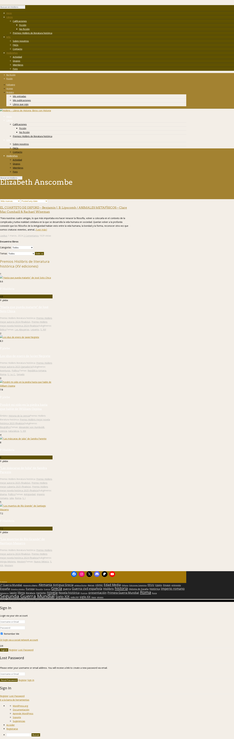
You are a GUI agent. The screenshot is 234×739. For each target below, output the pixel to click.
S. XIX (23, 430)
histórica (154, 589)
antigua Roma (80, 585)
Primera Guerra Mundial (123, 593)
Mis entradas (19, 96)
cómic (99, 585)
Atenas (91, 585)
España (5, 588)
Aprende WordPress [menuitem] (23, 713)
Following (10, 84)
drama (3, 494)
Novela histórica (69, 593)
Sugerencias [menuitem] (19, 721)
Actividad (17, 56)
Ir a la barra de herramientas (14, 699)
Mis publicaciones (22, 100)
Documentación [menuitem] (21, 709)
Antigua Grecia (63, 585)
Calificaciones (20, 21)
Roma (3, 374)
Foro (15, 68)
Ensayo (166, 585)
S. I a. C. (11, 374)
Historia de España (139, 589)
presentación (97, 592)
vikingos (100, 597)
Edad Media (112, 585)
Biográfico (5, 427)
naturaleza (13, 430)
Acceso (9, 88)
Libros (9, 17)
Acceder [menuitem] (10, 724)
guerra (67, 589)
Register (13, 649)
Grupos (16, 60)
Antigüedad (29, 494)
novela (52, 592)
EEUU (151, 585)
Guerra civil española (87, 588)
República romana (37, 370)
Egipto (158, 585)
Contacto (17, 48)
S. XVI (43, 329)
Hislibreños (12, 52)
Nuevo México (41, 561)
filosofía (39, 589)
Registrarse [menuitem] (12, 728)
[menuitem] (120, 735)
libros (21, 592)
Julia (12, 498)
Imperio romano (173, 588)
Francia (47, 589)
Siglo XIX (63, 596)
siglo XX (85, 597)
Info (8, 36)
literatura (30, 593)
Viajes (93, 597)
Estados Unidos (18, 589)
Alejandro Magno (30, 585)
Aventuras (5, 370)
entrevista (176, 585)
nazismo (41, 593)
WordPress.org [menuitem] (20, 705)
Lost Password (25, 649)
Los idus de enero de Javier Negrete (25, 356)
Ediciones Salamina (138, 585)
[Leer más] (41, 229)
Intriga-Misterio (8, 561)
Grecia (56, 588)
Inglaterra (4, 593)
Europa (30, 589)
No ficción (24, 29)
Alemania (45, 585)
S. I (23, 498)
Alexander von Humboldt (31, 427)
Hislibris (108, 588)
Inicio (9, 13)
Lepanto (35, 329)
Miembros (18, 64)
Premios (84, 593)
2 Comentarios (31, 235)
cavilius (3, 235)
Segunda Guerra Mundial (27, 596)
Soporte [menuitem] (17, 717)
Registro (10, 92)
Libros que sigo (20, 104)
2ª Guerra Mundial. (11, 585)
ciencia (3, 430)
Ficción (22, 25)
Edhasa (125, 585)
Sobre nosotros (21, 40)
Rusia (154, 593)
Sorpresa (4, 582)
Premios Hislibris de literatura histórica (32, 33)
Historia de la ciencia (19, 415)
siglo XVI (75, 597)
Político (15, 370)
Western (21, 561)
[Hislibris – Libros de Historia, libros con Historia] (25, 110)
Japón (13, 593)
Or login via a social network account (19, 639)
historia (121, 588)
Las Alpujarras (22, 329)
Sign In (30, 680)
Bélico (3, 329)
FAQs (15, 44)
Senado (21, 374)
